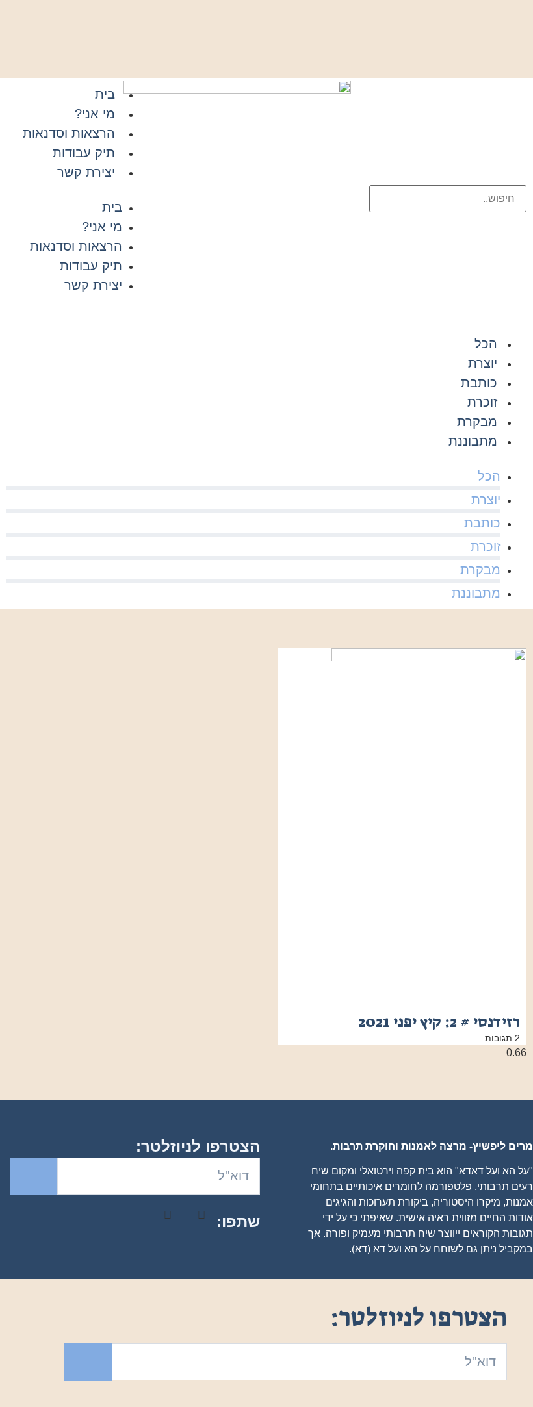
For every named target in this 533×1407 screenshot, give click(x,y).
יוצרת (482, 363)
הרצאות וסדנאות (69, 133)
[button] (78, 189)
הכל (485, 343)
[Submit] (33, 1176)
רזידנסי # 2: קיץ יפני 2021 (439, 1021)
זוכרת (482, 402)
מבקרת (477, 421)
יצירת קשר (86, 172)
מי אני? (95, 114)
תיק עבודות (84, 153)
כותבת (479, 382)
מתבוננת (472, 441)
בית (105, 94)
